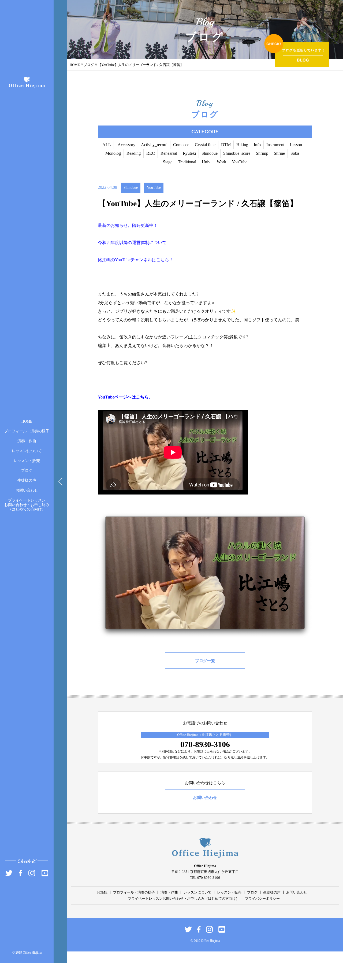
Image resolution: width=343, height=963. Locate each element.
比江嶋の (106, 259)
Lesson (296, 144)
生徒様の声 (26, 480)
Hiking (242, 144)
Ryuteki (189, 153)
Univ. (206, 162)
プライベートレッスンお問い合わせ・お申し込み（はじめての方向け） (26, 504)
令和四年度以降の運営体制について (132, 242)
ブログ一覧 (205, 661)
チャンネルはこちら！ (152, 259)
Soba (294, 153)
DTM (226, 144)
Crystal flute (205, 144)
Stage (167, 162)
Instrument (275, 144)
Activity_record (154, 144)
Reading (133, 153)
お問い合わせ (27, 490)
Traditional (187, 162)
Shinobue (210, 153)
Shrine (279, 153)
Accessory (126, 144)
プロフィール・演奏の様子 (26, 431)
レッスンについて (27, 451)
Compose (181, 144)
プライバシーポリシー (262, 898)
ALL (106, 144)
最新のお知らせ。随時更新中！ (128, 225)
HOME (26, 421)
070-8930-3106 (205, 744)
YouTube (239, 162)
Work (221, 162)
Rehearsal (169, 153)
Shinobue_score (236, 153)
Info (257, 144)
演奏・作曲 (26, 441)
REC (150, 153)
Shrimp (262, 153)
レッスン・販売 (27, 461)
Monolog (113, 153)
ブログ (26, 470)
